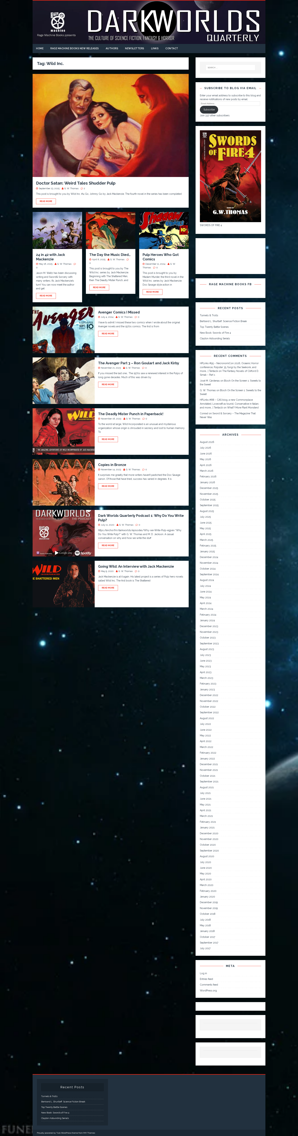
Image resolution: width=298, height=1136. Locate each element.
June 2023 (206, 660)
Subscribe (209, 109)
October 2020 (208, 844)
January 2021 (207, 827)
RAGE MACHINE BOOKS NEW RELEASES (74, 48)
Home (39, 48)
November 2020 (209, 839)
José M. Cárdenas (210, 380)
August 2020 (207, 856)
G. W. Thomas (71, 188)
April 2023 (205, 672)
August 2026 (207, 442)
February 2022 (208, 752)
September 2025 (209, 505)
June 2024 (206, 591)
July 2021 (205, 793)
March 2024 (206, 608)
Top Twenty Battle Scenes (214, 327)
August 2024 (207, 580)
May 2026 (205, 459)
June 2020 (206, 867)
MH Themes (89, 1133)
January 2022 (207, 758)
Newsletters (134, 48)
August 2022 (207, 718)
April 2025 (205, 534)
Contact (171, 48)
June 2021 (205, 798)
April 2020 (206, 879)
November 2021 (209, 770)
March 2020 (206, 885)
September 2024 (209, 574)
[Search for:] (230, 67)
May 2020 (205, 873)
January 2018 (207, 931)
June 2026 (206, 453)
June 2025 (205, 522)
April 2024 (205, 603)
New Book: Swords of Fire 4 (215, 332)
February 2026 (208, 476)
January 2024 (207, 620)
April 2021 (205, 810)
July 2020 (205, 862)
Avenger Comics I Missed (119, 312)
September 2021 (209, 781)
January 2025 (207, 551)
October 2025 (207, 499)
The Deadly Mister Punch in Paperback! (130, 414)
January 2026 (207, 482)
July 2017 (205, 948)
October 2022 (208, 706)
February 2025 (208, 545)
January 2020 (207, 896)
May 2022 (205, 735)
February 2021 (208, 821)
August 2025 (207, 511)
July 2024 (205, 586)
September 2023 (209, 643)
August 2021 (207, 787)
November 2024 (209, 562)
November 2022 (209, 701)
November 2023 (209, 632)
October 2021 (207, 775)
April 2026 (206, 465)
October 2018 (207, 913)
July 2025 (205, 516)
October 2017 (207, 937)
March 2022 (206, 747)
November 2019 (209, 908)
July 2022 (205, 724)
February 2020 (208, 891)
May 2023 (205, 666)
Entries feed (206, 979)
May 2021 (205, 804)
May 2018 (205, 925)
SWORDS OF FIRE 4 (211, 225)
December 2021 (209, 764)
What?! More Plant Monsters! (243, 407)
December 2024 (209, 557)
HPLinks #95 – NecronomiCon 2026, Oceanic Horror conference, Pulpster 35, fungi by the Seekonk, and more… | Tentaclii (229, 367)
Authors (112, 48)
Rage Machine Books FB (230, 284)
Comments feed (209, 984)
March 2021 (206, 816)
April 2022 (205, 741)
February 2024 (208, 614)
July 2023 (205, 655)
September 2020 (209, 850)
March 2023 (206, 678)
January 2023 (207, 689)
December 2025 (209, 488)
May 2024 (205, 597)
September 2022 (209, 712)
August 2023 (207, 649)
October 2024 (208, 568)
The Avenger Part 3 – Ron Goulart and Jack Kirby (138, 363)
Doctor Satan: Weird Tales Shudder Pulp (76, 183)
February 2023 (208, 683)
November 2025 (209, 494)
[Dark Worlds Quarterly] (149, 42)
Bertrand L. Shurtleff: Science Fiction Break (223, 321)
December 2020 (209, 833)
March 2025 (206, 540)
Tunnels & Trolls (209, 315)
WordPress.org (208, 990)
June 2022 (206, 729)
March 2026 (206, 470)
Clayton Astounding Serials (215, 338)
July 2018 (205, 919)
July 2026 (205, 447)
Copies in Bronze (112, 465)
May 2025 (205, 528)
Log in (203, 973)
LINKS (155, 48)
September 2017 (209, 942)
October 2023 (208, 637)
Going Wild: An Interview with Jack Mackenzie (136, 566)
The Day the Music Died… (110, 255)
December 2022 (209, 695)
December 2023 (209, 626)
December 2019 (209, 902)
